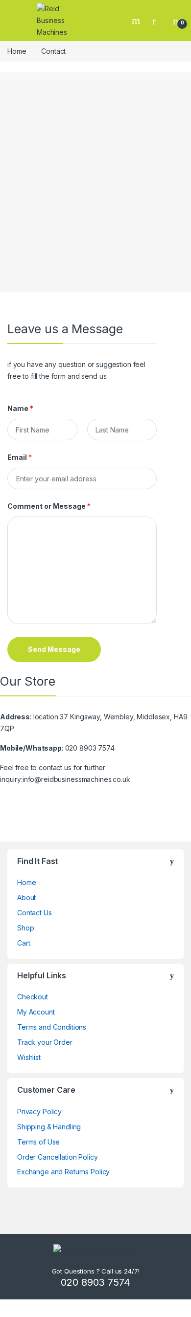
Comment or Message (49, 506)
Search (137, 20)
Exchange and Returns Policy (63, 1171)
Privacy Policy (39, 1111)
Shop (25, 928)
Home (16, 51)
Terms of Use (38, 1142)
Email (19, 457)
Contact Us (34, 912)
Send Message (54, 649)
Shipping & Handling (49, 1127)
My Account (36, 1012)
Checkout (32, 997)
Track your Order (44, 1042)
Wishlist (29, 1057)
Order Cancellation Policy (57, 1157)
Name (20, 408)
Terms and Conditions (51, 1027)
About (26, 897)
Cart (23, 943)
